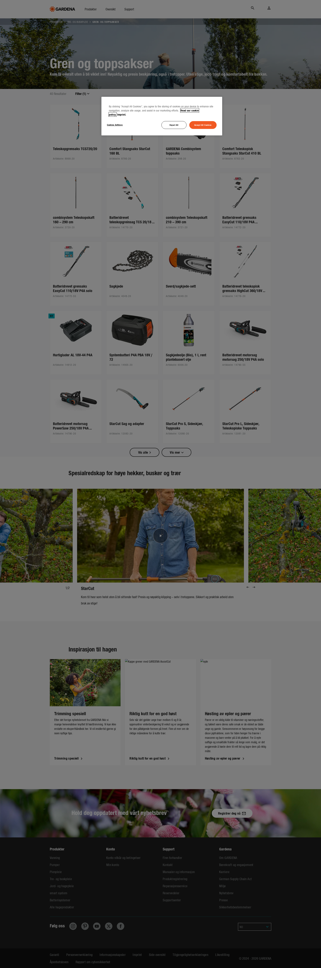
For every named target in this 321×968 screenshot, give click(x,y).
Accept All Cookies (203, 124)
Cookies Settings (115, 124)
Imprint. (121, 114)
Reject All (174, 124)
